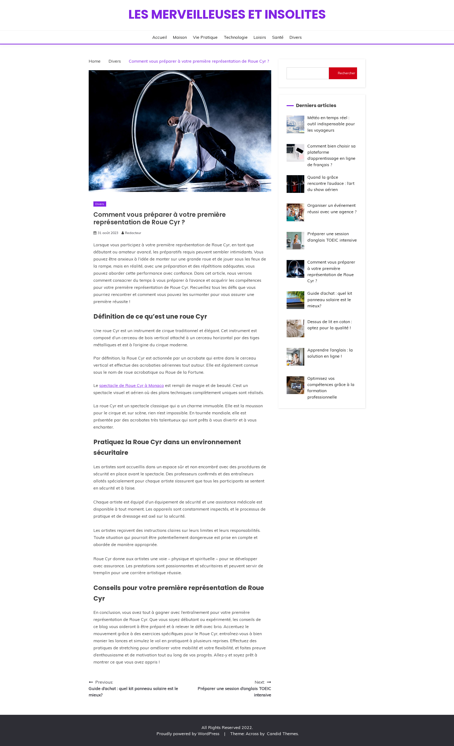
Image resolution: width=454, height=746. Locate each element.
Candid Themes (282, 733)
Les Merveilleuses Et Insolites (227, 14)
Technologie (236, 37)
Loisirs (259, 37)
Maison (180, 37)
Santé (278, 37)
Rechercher (346, 73)
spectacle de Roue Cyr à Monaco (131, 385)
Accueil (159, 37)
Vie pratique (205, 37)
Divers (295, 37)
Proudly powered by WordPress (189, 733)
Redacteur (133, 233)
